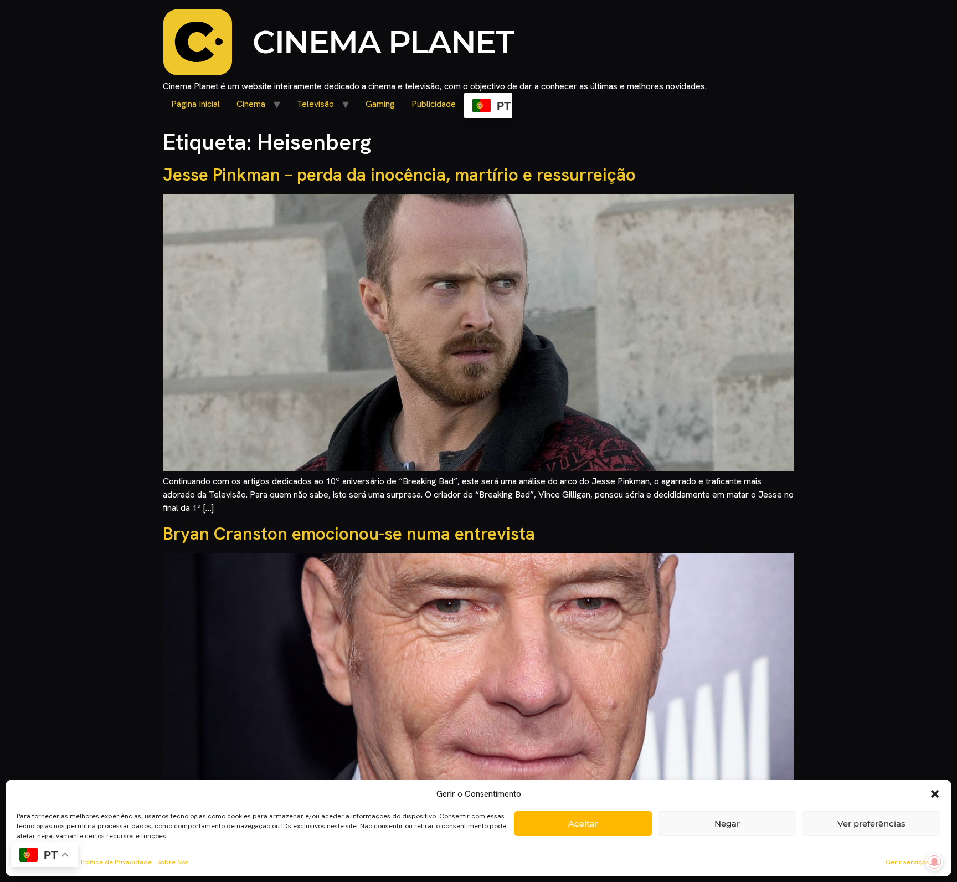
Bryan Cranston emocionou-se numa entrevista (349, 533)
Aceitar (583, 823)
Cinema (250, 104)
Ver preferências (871, 823)
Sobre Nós (173, 862)
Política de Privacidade (116, 862)
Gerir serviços (907, 862)
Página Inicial (195, 104)
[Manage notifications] (934, 862)
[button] (934, 793)
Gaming (380, 104)
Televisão (315, 104)
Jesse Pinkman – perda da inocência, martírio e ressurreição (399, 174)
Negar (727, 823)
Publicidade (433, 104)
